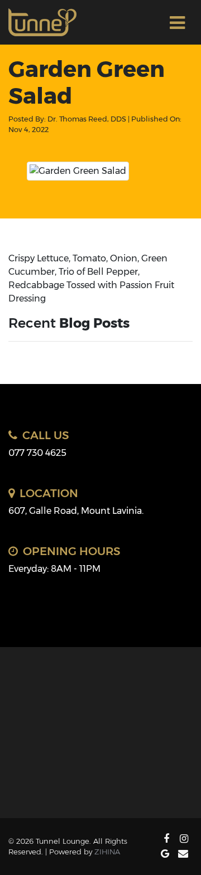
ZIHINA (107, 851)
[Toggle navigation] (177, 22)
